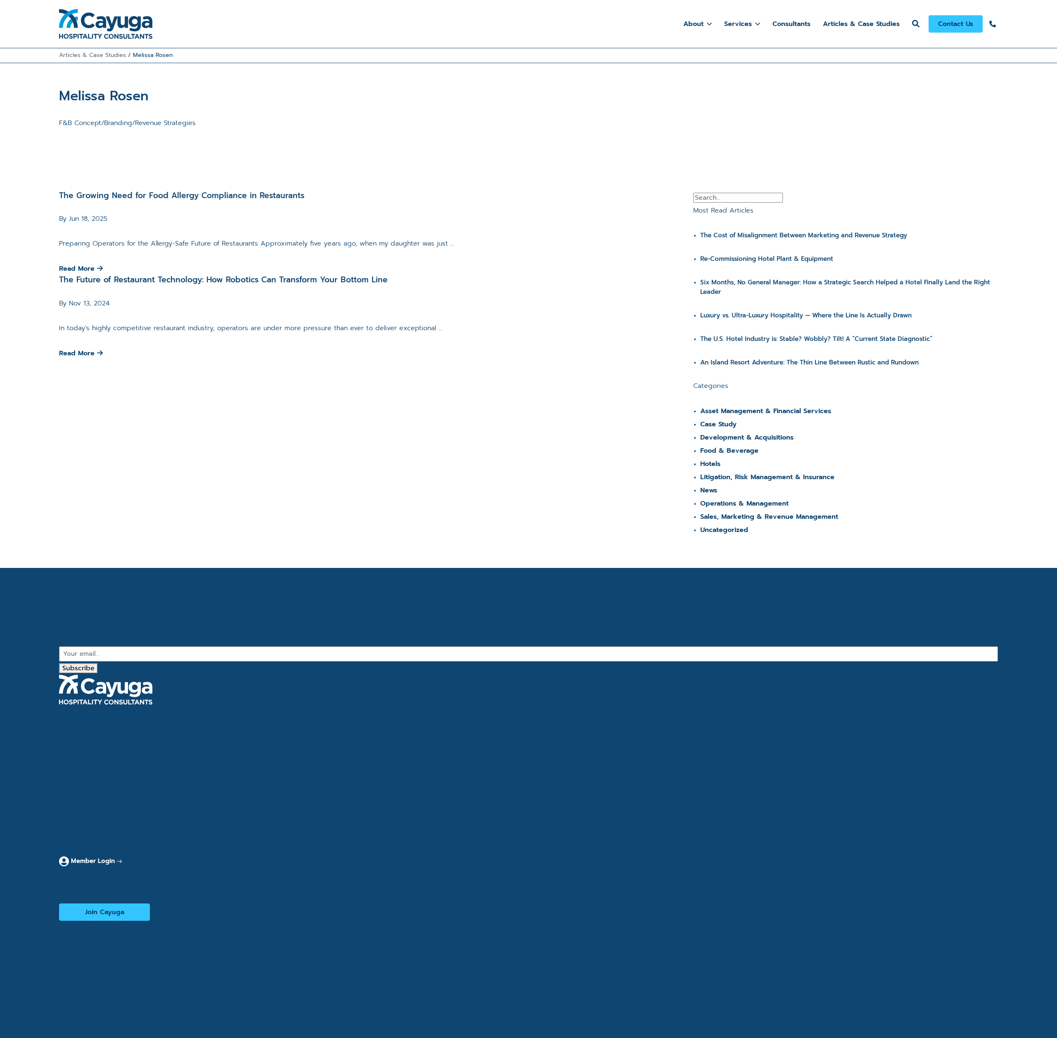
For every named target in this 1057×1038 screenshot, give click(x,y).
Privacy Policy (88, 952)
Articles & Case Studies (861, 24)
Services (738, 24)
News (708, 490)
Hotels (710, 464)
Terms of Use (87, 965)
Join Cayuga (104, 912)
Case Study (718, 424)
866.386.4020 (99, 711)
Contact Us (955, 24)
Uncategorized (724, 530)
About (693, 24)
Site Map (80, 992)
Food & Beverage (729, 451)
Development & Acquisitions (747, 437)
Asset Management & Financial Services (765, 411)
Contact (78, 843)
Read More (78, 269)
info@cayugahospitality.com (130, 724)
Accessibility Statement (103, 979)
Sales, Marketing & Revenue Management (769, 517)
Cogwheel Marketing (323, 927)
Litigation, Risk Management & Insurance (767, 477)
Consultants (792, 24)
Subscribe (78, 668)
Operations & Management (744, 503)
